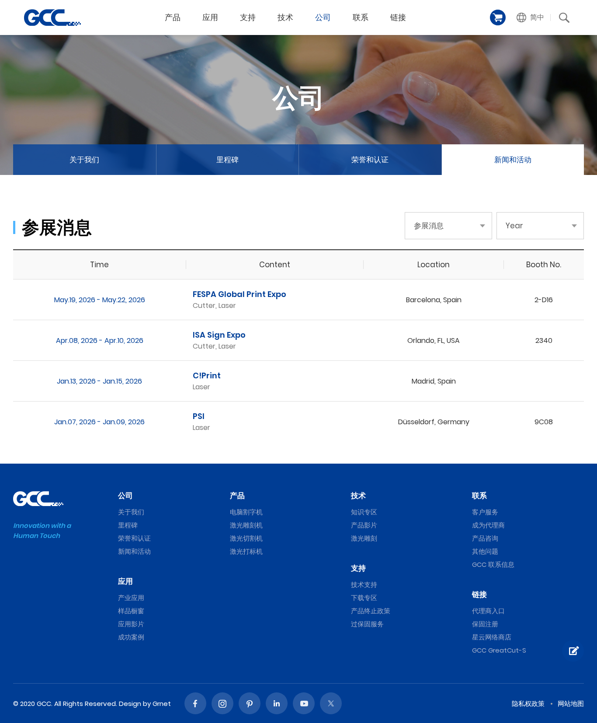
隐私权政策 (528, 703)
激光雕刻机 (246, 525)
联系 (360, 17)
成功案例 (131, 637)
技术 (285, 17)
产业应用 (131, 597)
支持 (248, 17)
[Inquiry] (573, 651)
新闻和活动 (512, 159)
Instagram (222, 703)
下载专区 (364, 597)
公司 (323, 17)
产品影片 (364, 525)
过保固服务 (367, 624)
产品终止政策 (370, 610)
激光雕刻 (364, 538)
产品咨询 (485, 538)
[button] (530, 17)
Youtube (304, 703)
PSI (199, 416)
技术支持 (364, 584)
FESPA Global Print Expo (239, 294)
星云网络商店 (491, 637)
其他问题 (485, 551)
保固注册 (485, 624)
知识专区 (364, 512)
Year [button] (514, 225)
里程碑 (227, 159)
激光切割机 (246, 538)
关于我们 (84, 159)
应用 (210, 17)
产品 (172, 17)
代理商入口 (488, 610)
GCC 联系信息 (493, 564)
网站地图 (571, 703)
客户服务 (485, 512)
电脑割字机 (246, 512)
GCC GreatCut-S (499, 650)
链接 (398, 17)
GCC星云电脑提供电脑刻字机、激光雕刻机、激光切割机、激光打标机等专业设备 (52, 17)
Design (130, 703)
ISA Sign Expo (219, 334)
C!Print (207, 375)
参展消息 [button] (429, 225)
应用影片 (131, 624)
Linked (277, 703)
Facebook (195, 703)
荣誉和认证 (370, 159)
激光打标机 (246, 551)
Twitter (331, 703)
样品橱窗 (131, 610)
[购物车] (498, 17)
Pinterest (249, 703)
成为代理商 (488, 525)
